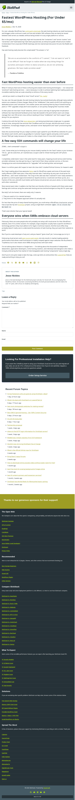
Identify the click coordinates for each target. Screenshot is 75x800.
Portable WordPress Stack (9, 712)
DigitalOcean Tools (7, 768)
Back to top (37, 796)
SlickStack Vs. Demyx (8, 644)
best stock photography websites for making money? (25, 406)
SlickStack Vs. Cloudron (8, 637)
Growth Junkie (6, 775)
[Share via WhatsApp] (28, 263)
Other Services (6, 581)
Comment (6, 307)
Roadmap (5, 528)
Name (4, 331)
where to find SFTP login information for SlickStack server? (27, 431)
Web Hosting (6, 570)
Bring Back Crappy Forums (16, 457)
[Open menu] (71, 8)
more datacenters (30, 121)
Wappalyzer (5, 771)
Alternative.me (6, 760)
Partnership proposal (14, 425)
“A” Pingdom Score (7, 674)
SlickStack (21, 205)
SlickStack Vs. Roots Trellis (9, 603)
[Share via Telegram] (31, 263)
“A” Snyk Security (7, 685)
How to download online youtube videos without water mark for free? (31, 463)
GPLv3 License (6, 525)
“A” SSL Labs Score (7, 671)
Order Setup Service (38, 375)
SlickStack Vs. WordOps (9, 600)
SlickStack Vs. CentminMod (10, 611)
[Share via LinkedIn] (16, 263)
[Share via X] (13, 263)
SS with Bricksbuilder (14, 419)
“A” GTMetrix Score (7, 663)
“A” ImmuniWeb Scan (8, 682)
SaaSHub (4, 753)
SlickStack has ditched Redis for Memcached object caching (27, 482)
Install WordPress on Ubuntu (10, 719)
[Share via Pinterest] (20, 263)
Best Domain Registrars (9, 566)
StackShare (5, 749)
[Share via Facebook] (9, 263)
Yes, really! (43, 96)
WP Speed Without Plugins (10, 708)
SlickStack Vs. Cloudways (9, 626)
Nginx (31, 171)
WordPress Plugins (7, 577)
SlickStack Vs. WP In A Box (10, 614)
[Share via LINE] (35, 263)
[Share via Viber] (39, 263)
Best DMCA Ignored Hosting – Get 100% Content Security (26, 413)
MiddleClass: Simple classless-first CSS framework (24, 438)
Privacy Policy (6, 551)
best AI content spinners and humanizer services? (24, 475)
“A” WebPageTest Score (9, 678)
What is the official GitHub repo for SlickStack (23, 450)
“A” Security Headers (8, 659)
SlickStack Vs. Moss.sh (8, 640)
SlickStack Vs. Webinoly (8, 607)
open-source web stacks (30, 238)
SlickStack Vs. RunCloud (9, 633)
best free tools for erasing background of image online (26, 469)
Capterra (4, 734)
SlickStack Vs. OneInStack (9, 622)
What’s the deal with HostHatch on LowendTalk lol (24, 400)
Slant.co (4, 779)
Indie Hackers (6, 757)
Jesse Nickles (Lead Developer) (11, 543)
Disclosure (5, 547)
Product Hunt (6, 742)
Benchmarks (5, 540)
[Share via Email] (24, 263)
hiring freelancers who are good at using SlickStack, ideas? (27, 394)
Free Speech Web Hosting (9, 701)
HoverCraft (5, 573)
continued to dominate (33, 31)
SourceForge (5, 738)
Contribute (5, 532)
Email (3, 339)
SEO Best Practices (7, 536)
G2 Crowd (5, 745)
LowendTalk (61, 255)
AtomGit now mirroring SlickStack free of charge (23, 444)
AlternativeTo (6, 764)
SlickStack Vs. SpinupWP (9, 618)
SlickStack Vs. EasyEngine (9, 596)
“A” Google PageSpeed (8, 667)
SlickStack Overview (8, 521)
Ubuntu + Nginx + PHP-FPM (10, 715)
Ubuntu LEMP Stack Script (9, 704)
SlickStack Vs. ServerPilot (9, 629)
